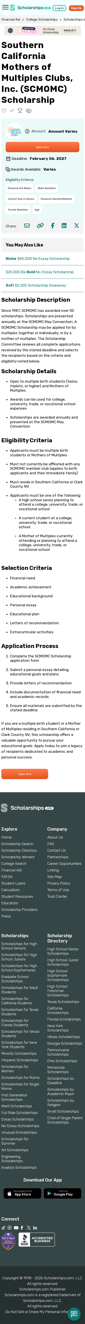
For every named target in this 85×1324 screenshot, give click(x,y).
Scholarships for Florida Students (14, 1022)
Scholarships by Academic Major (60, 1091)
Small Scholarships (63, 1111)
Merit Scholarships (16, 1106)
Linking (53, 870)
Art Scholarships (15, 1150)
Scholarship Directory (19, 850)
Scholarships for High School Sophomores (19, 968)
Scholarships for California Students (16, 1000)
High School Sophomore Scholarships (58, 975)
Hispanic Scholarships (19, 1060)
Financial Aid (10, 19)
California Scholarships (58, 1010)
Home (6, 837)
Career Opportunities (64, 863)
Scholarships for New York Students (19, 1044)
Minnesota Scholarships (58, 1069)
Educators (9, 903)
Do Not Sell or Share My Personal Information (42, 1312)
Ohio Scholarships (62, 1061)
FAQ (50, 844)
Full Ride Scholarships (19, 1112)
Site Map (54, 876)
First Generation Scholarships (14, 1097)
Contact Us (56, 850)
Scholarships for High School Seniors (19, 946)
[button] (4, 110)
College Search (14, 863)
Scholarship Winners (17, 857)
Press (6, 916)
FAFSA (6, 876)
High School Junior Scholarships (62, 962)
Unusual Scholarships (19, 1132)
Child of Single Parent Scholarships (65, 1120)
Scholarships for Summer (14, 1141)
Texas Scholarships (63, 1001)
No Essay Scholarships (20, 1126)
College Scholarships (42, 19)
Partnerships (57, 857)
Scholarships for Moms (20, 1077)
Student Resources (17, 896)
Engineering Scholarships (12, 1158)
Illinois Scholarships (63, 1037)
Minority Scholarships (19, 1053)
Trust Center (57, 896)
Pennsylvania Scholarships (58, 1052)
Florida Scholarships (64, 1019)
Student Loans (13, 883)
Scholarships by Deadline (60, 1080)
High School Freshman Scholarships (58, 990)
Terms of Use (58, 890)
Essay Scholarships (17, 1119)
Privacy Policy (58, 883)
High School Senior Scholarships (63, 951)
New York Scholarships (58, 1028)
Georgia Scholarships (64, 1043)
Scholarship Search (17, 844)
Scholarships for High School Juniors (19, 957)
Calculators (10, 890)
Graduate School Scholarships (15, 978)
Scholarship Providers (19, 909)
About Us (55, 837)
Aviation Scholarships (19, 1167)
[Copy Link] (40, 225)
